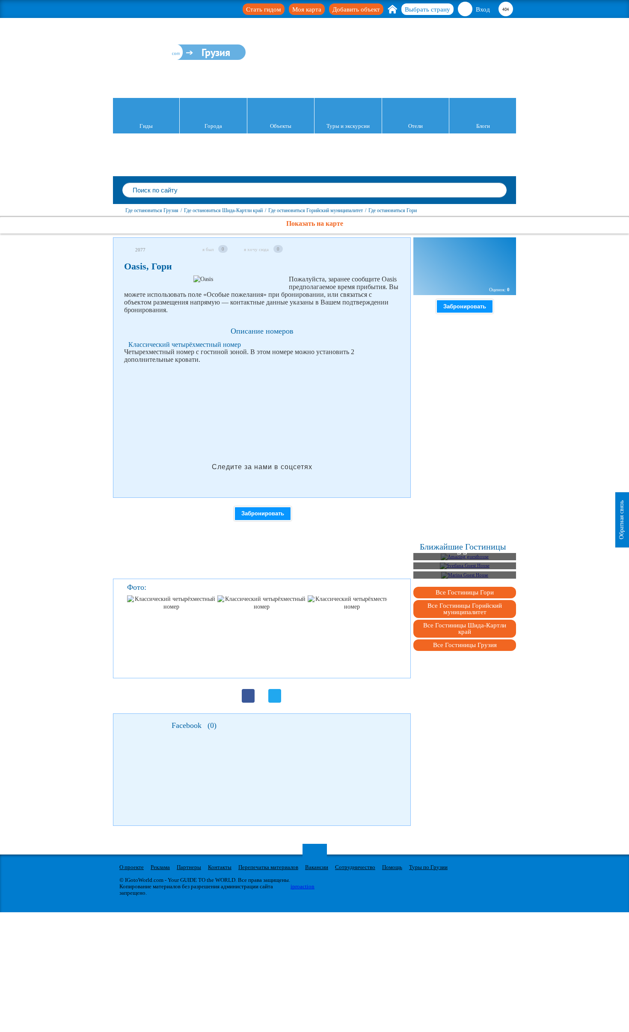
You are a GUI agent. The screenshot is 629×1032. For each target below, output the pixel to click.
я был (208, 249)
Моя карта (306, 9)
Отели (415, 126)
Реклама (160, 867)
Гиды (146, 126)
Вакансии (316, 867)
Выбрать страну (427, 9)
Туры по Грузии (428, 867)
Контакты (219, 867)
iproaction (302, 886)
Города (213, 126)
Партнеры (189, 867)
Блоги (483, 126)
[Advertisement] (280, 392)
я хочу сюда (256, 249)
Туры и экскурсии (348, 126)
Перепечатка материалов (268, 867)
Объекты (280, 126)
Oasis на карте (449, 275)
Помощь (392, 867)
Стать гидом (263, 9)
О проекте (131, 867)
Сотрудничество (355, 867)
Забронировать (262, 513)
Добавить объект (356, 9)
